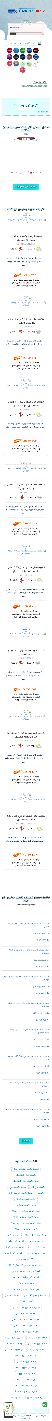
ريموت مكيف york (13, 1343)
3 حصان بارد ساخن (41, 1119)
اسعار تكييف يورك (26, 1373)
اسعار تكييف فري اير (17, 1187)
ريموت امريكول (36, 1241)
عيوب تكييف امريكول (37, 1253)
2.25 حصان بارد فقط (40, 1013)
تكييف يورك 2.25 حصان (26, 1380)
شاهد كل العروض (26, 187)
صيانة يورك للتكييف (34, 1398)
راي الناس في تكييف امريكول (26, 1271)
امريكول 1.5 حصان (38, 1247)
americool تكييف (26, 1283)
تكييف (41, 1193)
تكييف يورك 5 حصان (37, 1343)
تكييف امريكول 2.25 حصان (26, 1277)
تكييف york (14, 1398)
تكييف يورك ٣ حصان (14, 1349)
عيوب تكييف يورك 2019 (26, 1367)
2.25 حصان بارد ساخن (40, 1039)
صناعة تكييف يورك (38, 1349)
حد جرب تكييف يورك (14, 1337)
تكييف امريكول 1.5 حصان (36, 1295)
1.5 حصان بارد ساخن (41, 933)
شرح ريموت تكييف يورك (26, 1355)
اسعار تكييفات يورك (38, 1337)
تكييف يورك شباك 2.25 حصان (26, 1319)
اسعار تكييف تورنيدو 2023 (26, 1169)
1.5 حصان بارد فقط (41, 960)
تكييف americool (13, 1253)
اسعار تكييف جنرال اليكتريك (26, 1181)
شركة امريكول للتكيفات (36, 1235)
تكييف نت (21, 1416)
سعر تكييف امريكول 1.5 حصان (26, 1211)
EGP (41, 940)
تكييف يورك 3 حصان (26, 1361)
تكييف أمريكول (16, 1241)
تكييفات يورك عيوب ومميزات (26, 1331)
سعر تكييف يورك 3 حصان (26, 1325)
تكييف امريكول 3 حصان (26, 1229)
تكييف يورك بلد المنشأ (26, 1392)
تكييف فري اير (38, 1187)
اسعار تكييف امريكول (26, 1205)
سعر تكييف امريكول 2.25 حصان (26, 1223)
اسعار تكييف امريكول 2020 (26, 1217)
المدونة (26, 1141)
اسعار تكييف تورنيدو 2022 (20, 1193)
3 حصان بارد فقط (41, 1093)
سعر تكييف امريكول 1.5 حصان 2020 (26, 1265)
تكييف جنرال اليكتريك (26, 1175)
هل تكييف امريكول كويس (26, 1289)
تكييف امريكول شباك (15, 1247)
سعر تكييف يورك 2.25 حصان (26, 1307)
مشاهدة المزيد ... (41, 112)
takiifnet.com (26, 1418)
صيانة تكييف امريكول (26, 1259)
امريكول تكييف (12, 1235)
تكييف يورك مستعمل (26, 1313)
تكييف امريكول (11, 1295)
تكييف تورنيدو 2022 (26, 1199)
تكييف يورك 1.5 (26, 1301)
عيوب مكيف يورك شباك (26, 1386)
